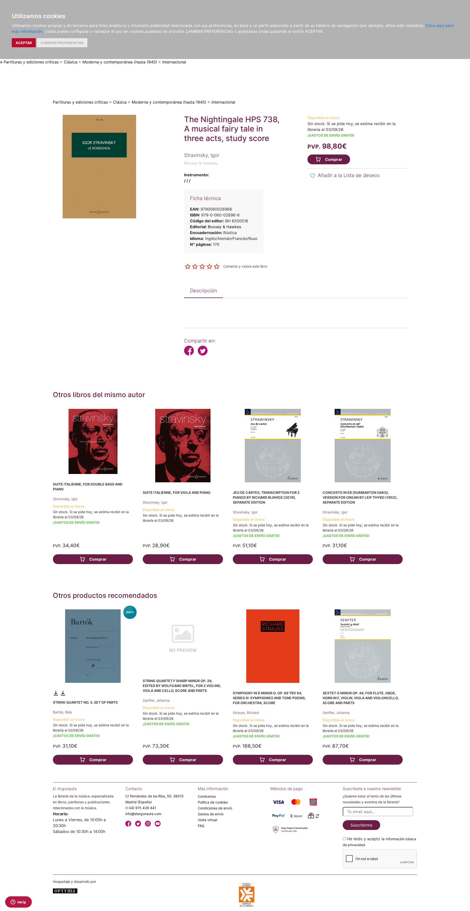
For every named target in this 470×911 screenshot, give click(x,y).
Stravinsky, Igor (65, 499)
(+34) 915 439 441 (140, 808)
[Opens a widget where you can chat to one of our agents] (18, 902)
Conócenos (207, 796)
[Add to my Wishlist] (312, 175)
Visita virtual (207, 820)
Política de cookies (213, 802)
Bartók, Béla (62, 712)
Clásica (70, 61)
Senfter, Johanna (156, 700)
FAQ (201, 826)
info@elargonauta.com (143, 814)
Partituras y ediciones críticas (31, 61)
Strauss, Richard (246, 712)
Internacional (174, 61)
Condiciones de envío (215, 808)
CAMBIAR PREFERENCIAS (62, 43)
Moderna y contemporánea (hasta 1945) (119, 61)
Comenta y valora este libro (245, 266)
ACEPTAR (24, 43)
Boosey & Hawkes (224, 226)
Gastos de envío (210, 814)
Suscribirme (361, 825)
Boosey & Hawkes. (201, 163)
